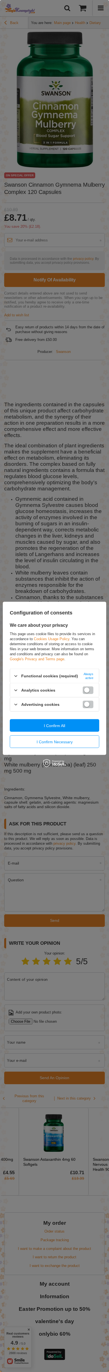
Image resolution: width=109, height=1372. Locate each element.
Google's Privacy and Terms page (37, 659)
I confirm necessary (55, 741)
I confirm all (54, 725)
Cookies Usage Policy (51, 639)
